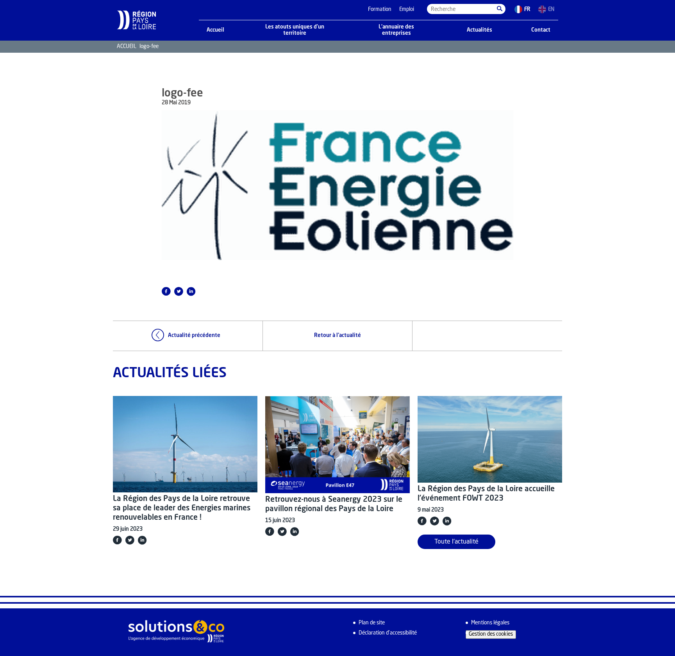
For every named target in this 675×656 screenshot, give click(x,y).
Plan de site (372, 623)
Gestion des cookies (491, 634)
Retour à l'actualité (337, 335)
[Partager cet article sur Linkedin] (191, 291)
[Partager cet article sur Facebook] (166, 291)
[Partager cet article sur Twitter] (178, 291)
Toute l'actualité (456, 542)
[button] (499, 9)
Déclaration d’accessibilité (388, 633)
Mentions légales (490, 623)
